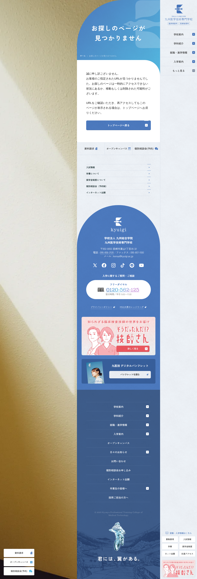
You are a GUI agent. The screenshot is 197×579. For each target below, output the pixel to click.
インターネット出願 (96, 192)
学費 (170, 546)
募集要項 (170, 539)
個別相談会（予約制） (97, 186)
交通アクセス (187, 553)
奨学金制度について (96, 180)
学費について (92, 173)
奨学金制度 (187, 546)
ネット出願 (170, 553)
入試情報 (187, 539)
